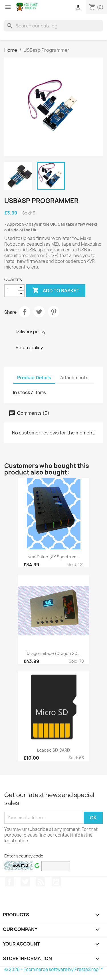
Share (24, 311)
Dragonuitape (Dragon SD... (53, 653)
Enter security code (23, 856)
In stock (21, 392)
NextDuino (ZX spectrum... (53, 556)
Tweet (39, 311)
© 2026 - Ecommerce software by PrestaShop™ (53, 969)
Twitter (25, 881)
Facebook (9, 881)
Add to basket (55, 290)
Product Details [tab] (34, 378)
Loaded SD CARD (53, 750)
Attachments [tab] (74, 378)
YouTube (56, 881)
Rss (40, 881)
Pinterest (53, 311)
